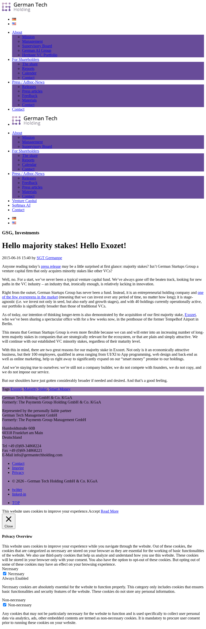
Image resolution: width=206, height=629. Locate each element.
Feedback (29, 96)
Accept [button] (94, 511)
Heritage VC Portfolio (39, 55)
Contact (28, 77)
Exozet (190, 314)
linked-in (19, 494)
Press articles (32, 91)
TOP (16, 503)
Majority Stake (35, 389)
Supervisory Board (37, 46)
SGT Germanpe (49, 258)
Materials (29, 100)
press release (51, 266)
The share (30, 64)
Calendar (29, 164)
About (17, 32)
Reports (28, 68)
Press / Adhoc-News (28, 82)
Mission (28, 37)
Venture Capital (24, 201)
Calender (29, 73)
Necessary (16, 574)
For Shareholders (25, 59)
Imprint (18, 468)
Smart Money (60, 389)
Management (32, 41)
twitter (17, 489)
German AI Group (36, 50)
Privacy (18, 472)
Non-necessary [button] (14, 600)
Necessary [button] (10, 569)
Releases (29, 86)
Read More (110, 511)
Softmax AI (21, 205)
